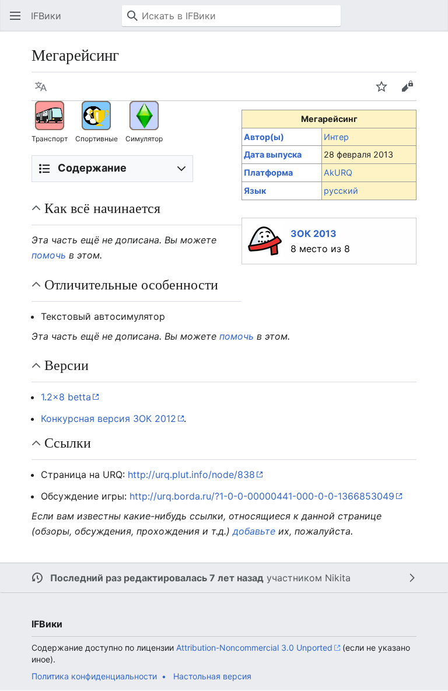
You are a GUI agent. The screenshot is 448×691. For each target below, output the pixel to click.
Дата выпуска (273, 154)
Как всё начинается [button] (102, 207)
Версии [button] (66, 364)
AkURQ (338, 172)
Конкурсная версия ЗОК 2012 (108, 418)
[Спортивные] (96, 115)
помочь (49, 255)
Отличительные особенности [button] (131, 284)
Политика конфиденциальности (94, 676)
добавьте (254, 531)
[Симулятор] (144, 115)
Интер (336, 137)
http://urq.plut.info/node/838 (191, 474)
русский (341, 191)
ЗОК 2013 (313, 233)
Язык (255, 191)
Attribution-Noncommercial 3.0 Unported (254, 647)
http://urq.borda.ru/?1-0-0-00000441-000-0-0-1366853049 (262, 496)
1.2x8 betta (66, 397)
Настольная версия (212, 676)
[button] (15, 16)
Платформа (268, 172)
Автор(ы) (264, 137)
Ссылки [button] (67, 442)
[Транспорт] (49, 115)
